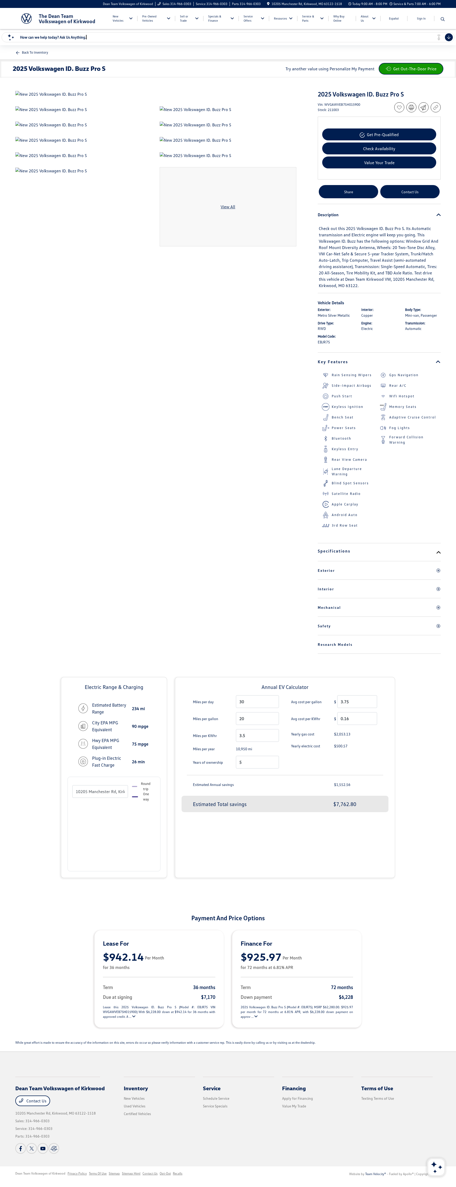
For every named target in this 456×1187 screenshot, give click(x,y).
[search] (443, 19)
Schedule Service (216, 1098)
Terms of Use (377, 1088)
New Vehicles (134, 1098)
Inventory (136, 1088)
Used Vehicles (134, 1106)
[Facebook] (20, 1148)
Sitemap (114, 1173)
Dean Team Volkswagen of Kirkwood (40, 1173)
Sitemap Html (131, 1173)
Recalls (177, 1173)
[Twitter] (31, 1148)
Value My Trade (294, 1106)
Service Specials (215, 1106)
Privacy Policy (77, 1173)
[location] (268, 4)
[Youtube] (42, 1148)
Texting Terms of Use (377, 1098)
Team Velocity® (375, 1174)
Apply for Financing (297, 1098)
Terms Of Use (98, 1173)
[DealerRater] (54, 1148)
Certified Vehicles (137, 1113)
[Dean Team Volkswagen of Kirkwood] (60, 18)
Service (212, 1088)
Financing (294, 1088)
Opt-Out (165, 1173)
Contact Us (35, 1100)
